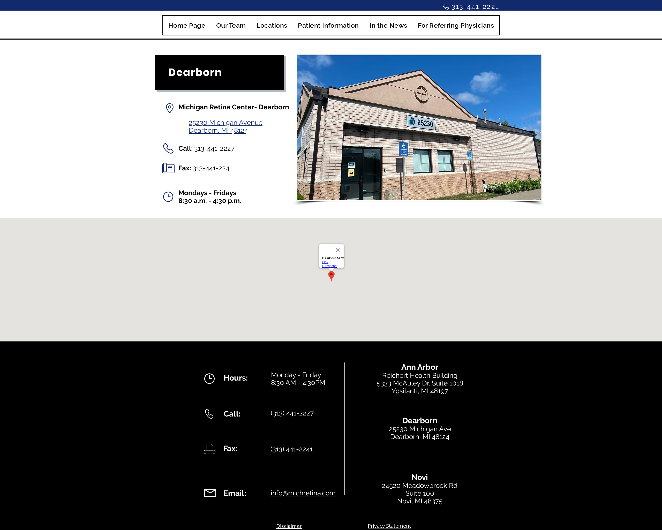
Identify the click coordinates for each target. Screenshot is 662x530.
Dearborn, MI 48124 (218, 130)
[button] (272, 25)
